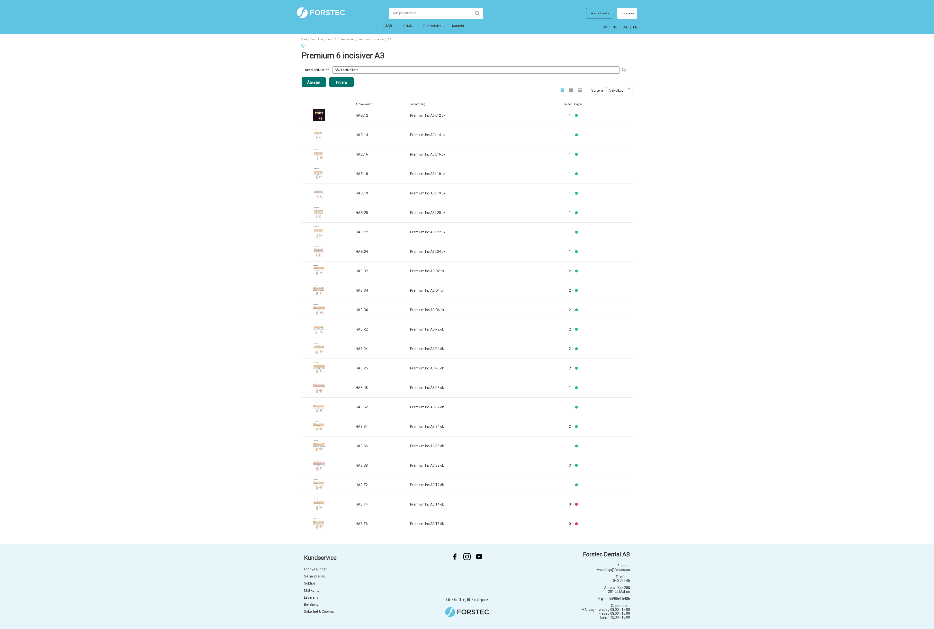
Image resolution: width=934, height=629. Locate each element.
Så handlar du (314, 576)
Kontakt (458, 26)
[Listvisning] (561, 90)
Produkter (316, 39)
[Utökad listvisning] (579, 90)
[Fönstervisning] (570, 90)
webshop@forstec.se (613, 570)
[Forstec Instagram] (467, 556)
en (635, 27)
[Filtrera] (624, 70)
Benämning (417, 104)
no (615, 27)
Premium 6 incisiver (371, 39)
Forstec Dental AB (606, 554)
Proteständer (345, 39)
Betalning (311, 604)
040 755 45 (621, 581)
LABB (330, 39)
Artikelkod (363, 104)
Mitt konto (312, 590)
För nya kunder (315, 569)
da (625, 27)
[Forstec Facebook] (455, 556)
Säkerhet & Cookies (319, 611)
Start (304, 39)
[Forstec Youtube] (479, 556)
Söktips (309, 583)
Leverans (311, 597)
